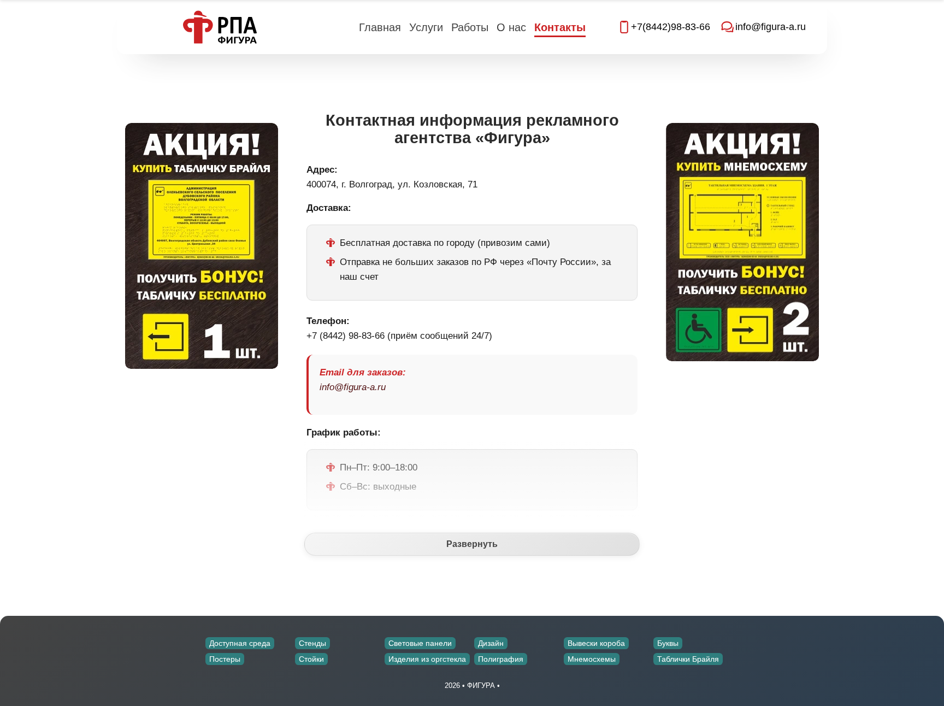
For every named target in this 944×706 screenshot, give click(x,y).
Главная (380, 27)
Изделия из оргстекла (427, 659)
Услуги (426, 27)
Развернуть (472, 544)
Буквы (667, 643)
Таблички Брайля (688, 659)
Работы (469, 27)
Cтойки (311, 659)
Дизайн (491, 643)
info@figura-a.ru (353, 387)
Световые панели (420, 643)
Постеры (224, 659)
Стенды (312, 643)
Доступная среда (239, 643)
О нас (511, 27)
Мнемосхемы (592, 659)
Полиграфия (500, 659)
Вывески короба (596, 643)
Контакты (560, 27)
